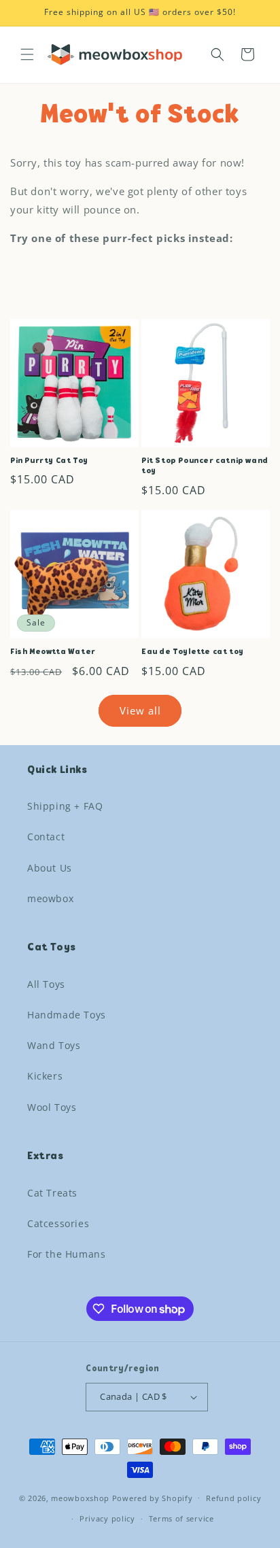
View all (140, 710)
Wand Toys (53, 1045)
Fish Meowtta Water (53, 652)
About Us (49, 867)
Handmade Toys (66, 1014)
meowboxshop (80, 1497)
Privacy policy (107, 1518)
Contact (46, 836)
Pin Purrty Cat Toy (49, 461)
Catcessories (58, 1223)
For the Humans (66, 1254)
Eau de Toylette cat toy (192, 652)
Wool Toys (51, 1107)
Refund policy (233, 1498)
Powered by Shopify (152, 1497)
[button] (27, 54)
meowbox (50, 898)
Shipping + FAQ (65, 805)
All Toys (46, 984)
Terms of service (181, 1518)
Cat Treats (52, 1192)
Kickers (45, 1075)
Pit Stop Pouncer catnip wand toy (204, 466)
